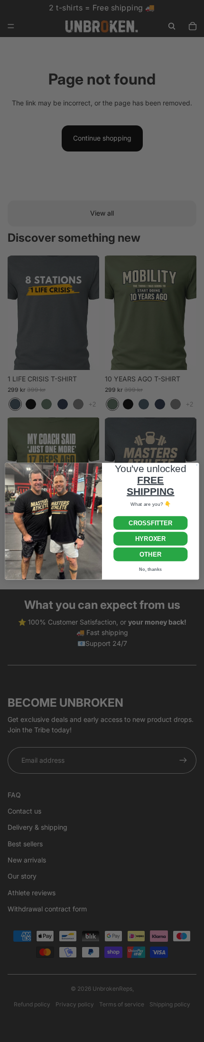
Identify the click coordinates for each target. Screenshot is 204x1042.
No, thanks (150, 569)
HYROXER (150, 538)
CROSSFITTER (150, 522)
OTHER (150, 554)
